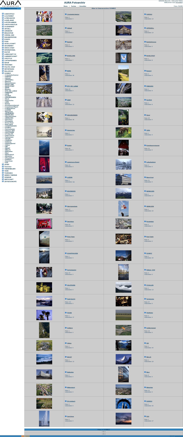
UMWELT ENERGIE (10, 175)
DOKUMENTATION (10, 37)
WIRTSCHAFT (8, 179)
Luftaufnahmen (10, 108)
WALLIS (7, 150)
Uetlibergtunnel (10, 143)
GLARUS (8, 96)
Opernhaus (8, 119)
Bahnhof (8, 81)
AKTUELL (7, 29)
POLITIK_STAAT (9, 67)
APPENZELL (9, 80)
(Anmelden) (179, 2)
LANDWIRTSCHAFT (10, 56)
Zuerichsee (8, 161)
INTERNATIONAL (9, 50)
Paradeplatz (9, 121)
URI (6, 146)
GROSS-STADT (9, 48)
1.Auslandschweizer (11, 75)
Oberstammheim (10, 116)
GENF (7, 94)
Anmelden (82, 6)
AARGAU (8, 76)
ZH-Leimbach (9, 158)
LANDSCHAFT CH (10, 54)
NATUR (6, 63)
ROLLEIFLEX (8, 71)
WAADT (7, 148)
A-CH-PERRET (9, 16)
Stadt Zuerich (9, 135)
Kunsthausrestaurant (12, 105)
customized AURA (179, 436)
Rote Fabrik (9, 124)
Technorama (9, 137)
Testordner (7, 167)
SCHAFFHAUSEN (11, 126)
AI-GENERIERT (9, 26)
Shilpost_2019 (10, 131)
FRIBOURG (8, 92)
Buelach (8, 89)
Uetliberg (8, 142)
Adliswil (8, 78)
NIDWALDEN (9, 115)
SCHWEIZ (7, 73)
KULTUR (7, 52)
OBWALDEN (9, 118)
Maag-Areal (9, 111)
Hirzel (7, 99)
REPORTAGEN (9, 69)
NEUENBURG (9, 113)
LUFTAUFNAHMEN (10, 60)
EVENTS (7, 39)
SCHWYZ (8, 127)
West (6, 153)
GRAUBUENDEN (10, 97)
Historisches (9, 100)
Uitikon (7, 145)
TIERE (6, 171)
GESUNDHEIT (8, 46)
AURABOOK (8, 31)
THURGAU (8, 140)
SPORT (6, 164)
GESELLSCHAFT (10, 43)
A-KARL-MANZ (9, 20)
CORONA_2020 (9, 35)
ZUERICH (8, 159)
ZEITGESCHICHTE (10, 181)
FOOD (6, 41)
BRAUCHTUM (8, 33)
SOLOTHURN (9, 132)
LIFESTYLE (8, 58)
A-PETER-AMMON (10, 22)
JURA (7, 102)
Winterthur (8, 156)
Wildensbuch (9, 154)
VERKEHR (7, 177)
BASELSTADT (9, 86)
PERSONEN (8, 65)
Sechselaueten (10, 129)
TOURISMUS (8, 173)
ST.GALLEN (9, 134)
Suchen (73, 6)
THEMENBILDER (9, 169)
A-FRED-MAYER (9, 18)
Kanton (7, 104)
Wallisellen (8, 151)
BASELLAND (9, 84)
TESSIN (7, 139)
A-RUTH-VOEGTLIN (10, 24)
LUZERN (8, 110)
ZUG (6, 162)
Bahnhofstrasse (10, 83)
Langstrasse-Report (11, 107)
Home (65, 6)
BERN (7, 88)
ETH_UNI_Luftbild (11, 91)
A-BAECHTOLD (9, 14)
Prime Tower (9, 123)
